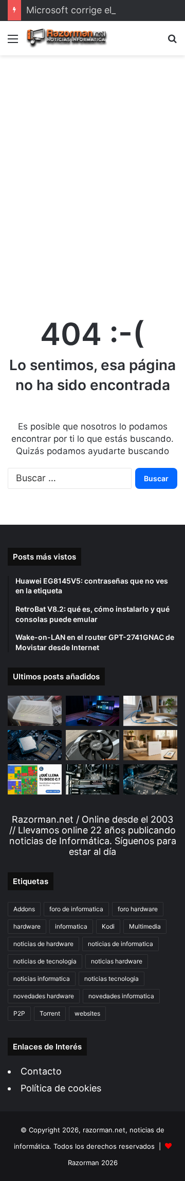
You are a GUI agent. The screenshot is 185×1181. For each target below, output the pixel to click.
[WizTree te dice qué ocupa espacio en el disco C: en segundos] (35, 779)
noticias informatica (41, 978)
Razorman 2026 (93, 1162)
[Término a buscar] (172, 42)
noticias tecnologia (111, 978)
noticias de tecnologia (45, 961)
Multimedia (145, 926)
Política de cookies (61, 1088)
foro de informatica (76, 909)
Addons (24, 909)
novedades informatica (121, 996)
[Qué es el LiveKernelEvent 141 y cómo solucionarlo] (93, 779)
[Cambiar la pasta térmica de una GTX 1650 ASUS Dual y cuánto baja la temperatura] (93, 745)
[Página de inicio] (67, 38)
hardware (27, 926)
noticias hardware (116, 961)
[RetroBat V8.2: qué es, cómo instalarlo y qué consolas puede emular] (93, 711)
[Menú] (13, 42)
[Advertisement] (92, 176)
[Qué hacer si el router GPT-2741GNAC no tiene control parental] (150, 745)
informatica (71, 926)
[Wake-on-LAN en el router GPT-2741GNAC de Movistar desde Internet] (150, 711)
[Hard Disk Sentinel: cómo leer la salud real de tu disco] (150, 779)
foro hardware (138, 909)
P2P (19, 1013)
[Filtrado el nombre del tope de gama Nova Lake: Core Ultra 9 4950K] (35, 745)
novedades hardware (43, 996)
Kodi (108, 926)
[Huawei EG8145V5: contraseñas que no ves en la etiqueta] (35, 711)
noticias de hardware (43, 944)
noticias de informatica (120, 944)
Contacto (41, 1071)
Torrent (50, 1013)
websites (87, 1013)
